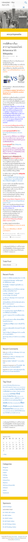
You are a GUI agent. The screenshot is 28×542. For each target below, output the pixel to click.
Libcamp (9, 385)
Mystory (5, 482)
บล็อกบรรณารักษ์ (20, 396)
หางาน (10, 403)
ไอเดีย (19, 412)
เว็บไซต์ (7, 412)
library (19, 385)
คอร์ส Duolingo (7, 506)
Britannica (22, 233)
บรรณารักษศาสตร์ (6, 394)
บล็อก (15, 396)
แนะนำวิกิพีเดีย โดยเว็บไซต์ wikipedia (14, 177)
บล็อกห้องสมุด (6, 398)
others (5, 490)
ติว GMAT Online (7, 518)
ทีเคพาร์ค (11, 391)
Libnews (5, 477)
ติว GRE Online (7, 515)
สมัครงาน (7, 400)
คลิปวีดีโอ (12, 389)
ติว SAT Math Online (8, 521)
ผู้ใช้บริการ (18, 398)
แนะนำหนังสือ (13, 412)
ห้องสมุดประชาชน (18, 406)
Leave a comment (16, 237)
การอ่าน (4, 389)
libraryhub (5, 58)
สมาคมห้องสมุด (14, 400)
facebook (5, 385)
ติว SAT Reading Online (9, 527)
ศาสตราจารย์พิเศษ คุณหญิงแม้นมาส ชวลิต (14, 278)
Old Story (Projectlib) (10, 233)
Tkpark (14, 387)
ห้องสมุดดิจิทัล (10, 406)
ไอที (17, 412)
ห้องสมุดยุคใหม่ (8, 409)
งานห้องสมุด (6, 391)
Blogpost (5, 467)
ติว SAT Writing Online (9, 524)
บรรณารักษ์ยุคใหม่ (8, 396)
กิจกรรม (8, 389)
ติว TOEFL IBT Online (9, 512)
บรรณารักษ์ (15, 393)
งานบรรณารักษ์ (19, 389)
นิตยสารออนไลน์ (21, 391)
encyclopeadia (6, 235)
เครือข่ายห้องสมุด (11, 410)
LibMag (5, 475)
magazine (10, 387)
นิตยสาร (15, 391)
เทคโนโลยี (18, 411)
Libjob (5, 472)
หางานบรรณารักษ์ (16, 403)
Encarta (20, 132)
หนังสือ (5, 403)
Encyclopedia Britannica (10, 132)
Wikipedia (18, 144)
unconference (22, 387)
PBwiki (5, 146)
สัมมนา (20, 400)
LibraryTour (6, 480)
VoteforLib (6, 493)
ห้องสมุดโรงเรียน (16, 408)
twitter (18, 387)
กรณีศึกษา (18, 235)
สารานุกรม (5, 237)
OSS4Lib (5, 487)
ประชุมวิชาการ (12, 398)
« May (4, 454)
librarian (14, 385)
